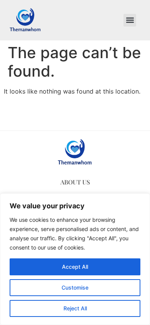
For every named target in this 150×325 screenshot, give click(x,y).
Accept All (75, 266)
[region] (75, 259)
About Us (75, 182)
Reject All (75, 308)
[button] (129, 20)
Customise (75, 287)
